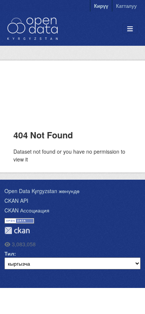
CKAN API (16, 200)
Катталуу (126, 5)
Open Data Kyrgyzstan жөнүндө (42, 191)
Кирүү (101, 5)
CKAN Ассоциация (26, 210)
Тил (9, 253)
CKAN (17, 230)
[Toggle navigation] (130, 28)
